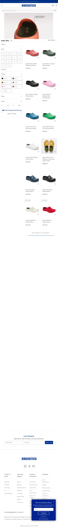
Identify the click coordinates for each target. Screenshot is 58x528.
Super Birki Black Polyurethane (47, 190)
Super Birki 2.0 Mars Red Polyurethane (31, 64)
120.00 (9, 113)
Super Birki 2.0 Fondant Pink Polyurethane (47, 96)
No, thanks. (44, 516)
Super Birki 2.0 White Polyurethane (32, 158)
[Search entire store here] (55, 10)
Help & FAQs (20, 496)
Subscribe (49, 442)
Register (19, 484)
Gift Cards (20, 493)
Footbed (6, 484)
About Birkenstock (45, 481)
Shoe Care (7, 487)
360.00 (14, 113)
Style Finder (33, 487)
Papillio (44, 485)
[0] (54, 5)
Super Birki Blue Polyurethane (30, 190)
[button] (1, 5)
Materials (7, 482)
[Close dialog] (53, 501)
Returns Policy (46, 487)
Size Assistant (34, 484)
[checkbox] (5, 78)
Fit (5, 490)
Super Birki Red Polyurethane (47, 221)
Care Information (33, 491)
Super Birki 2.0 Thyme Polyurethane (49, 64)
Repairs (19, 499)
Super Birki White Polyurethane (31, 221)
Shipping (19, 490)
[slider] (1, 110)
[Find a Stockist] (52, 5)
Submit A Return (21, 487)
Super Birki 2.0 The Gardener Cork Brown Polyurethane (49, 159)
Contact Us (20, 502)
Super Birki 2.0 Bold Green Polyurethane (48, 127)
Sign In (19, 482)
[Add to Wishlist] (38, 58)
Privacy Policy (46, 490)
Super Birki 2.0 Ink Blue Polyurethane (31, 127)
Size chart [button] (3, 69)
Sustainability (8, 493)
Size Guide (32, 482)
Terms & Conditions (45, 495)
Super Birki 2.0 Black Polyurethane (31, 95)
